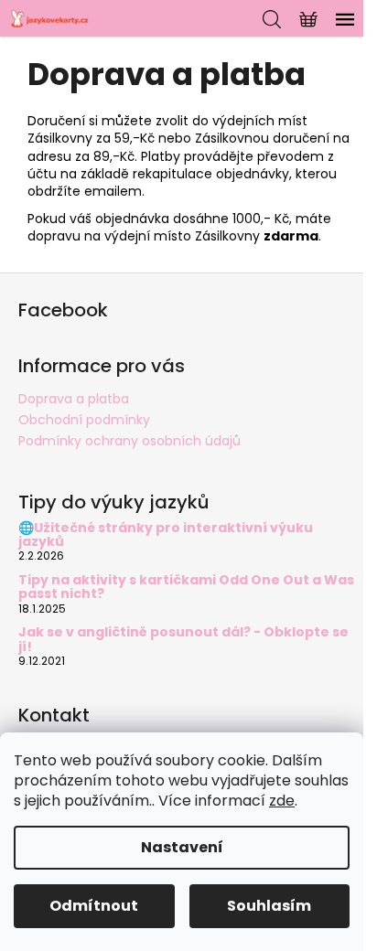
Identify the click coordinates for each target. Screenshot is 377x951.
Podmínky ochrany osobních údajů (129, 441)
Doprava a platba (73, 399)
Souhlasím (269, 905)
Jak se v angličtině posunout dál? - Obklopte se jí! (183, 639)
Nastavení (182, 847)
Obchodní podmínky (84, 420)
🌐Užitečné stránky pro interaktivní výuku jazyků (165, 535)
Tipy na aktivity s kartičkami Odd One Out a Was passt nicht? (186, 587)
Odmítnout (93, 905)
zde (282, 800)
